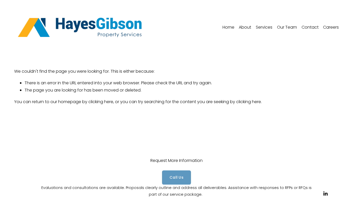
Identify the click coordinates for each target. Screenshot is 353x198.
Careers (331, 27)
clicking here (100, 102)
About (245, 27)
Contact (310, 27)
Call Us (176, 177)
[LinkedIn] (325, 193)
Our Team (287, 27)
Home (228, 27)
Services (264, 27)
